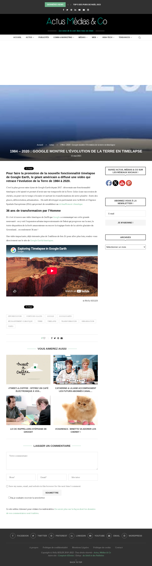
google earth (65, 316)
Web (94, 37)
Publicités (43, 37)
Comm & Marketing (62, 37)
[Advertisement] (76, 63)
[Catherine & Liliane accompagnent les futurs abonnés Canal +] (75, 369)
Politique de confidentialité (55, 547)
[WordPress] (88, 9)
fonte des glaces (34, 316)
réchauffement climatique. (71, 204)
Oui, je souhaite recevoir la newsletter (27, 497)
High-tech (107, 37)
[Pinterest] (71, 9)
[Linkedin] (75, 9)
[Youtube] (79, 9)
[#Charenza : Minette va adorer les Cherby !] (75, 410)
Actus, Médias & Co (102, 552)
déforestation (15, 316)
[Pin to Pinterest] (58, 338)
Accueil (17, 37)
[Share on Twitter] (55, 338)
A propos (33, 547)
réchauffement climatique (20, 321)
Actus (29, 37)
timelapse (52, 321)
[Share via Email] (62, 338)
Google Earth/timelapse (41, 240)
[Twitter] (67, 9)
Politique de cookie (102, 547)
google (50, 316)
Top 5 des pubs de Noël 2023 (87, 5)
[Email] (84, 9)
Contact (119, 547)
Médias (82, 37)
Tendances (124, 37)
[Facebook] (63, 9)
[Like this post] (46, 338)
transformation (69, 321)
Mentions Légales (80, 547)
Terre (40, 321)
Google (56, 217)
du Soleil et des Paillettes (93, 555)
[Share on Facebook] (51, 338)
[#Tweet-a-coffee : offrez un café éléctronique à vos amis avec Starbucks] (28, 369)
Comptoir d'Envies (66, 555)
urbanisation (88, 321)
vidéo (10, 326)
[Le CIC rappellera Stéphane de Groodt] (28, 410)
